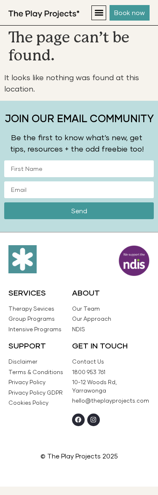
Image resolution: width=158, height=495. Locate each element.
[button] (98, 12)
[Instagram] (93, 420)
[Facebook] (78, 420)
